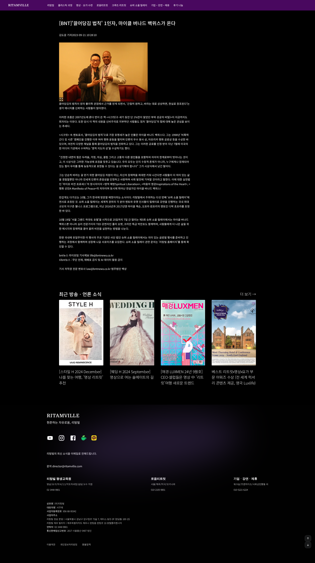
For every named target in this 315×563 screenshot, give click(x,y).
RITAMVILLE (18, 5)
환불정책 (86, 544)
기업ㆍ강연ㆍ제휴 (245, 478)
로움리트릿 (158, 478)
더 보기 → (248, 294)
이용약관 (51, 544)
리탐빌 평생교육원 (59, 478)
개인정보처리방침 (68, 544)
